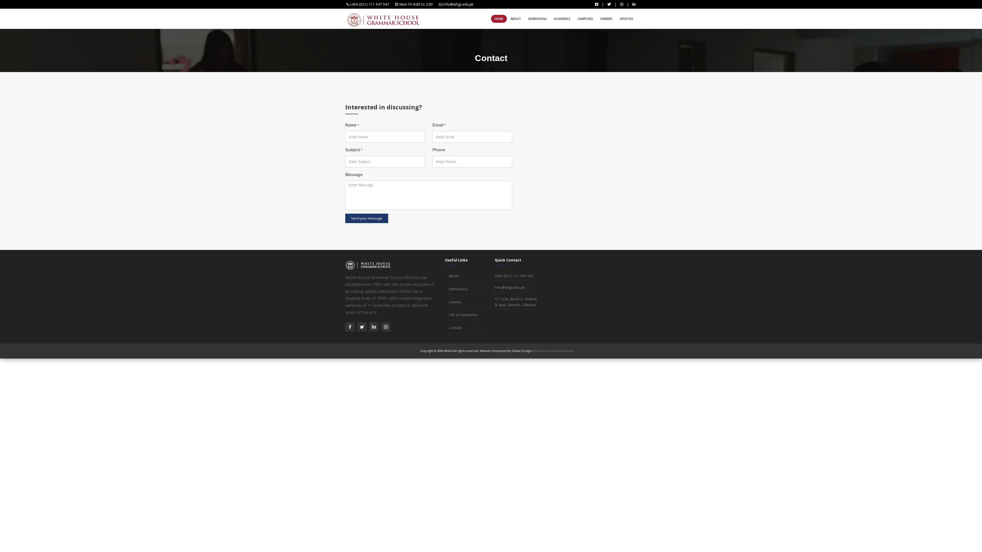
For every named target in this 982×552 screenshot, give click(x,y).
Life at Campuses (463, 314)
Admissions (537, 19)
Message (354, 174)
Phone (438, 150)
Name (352, 125)
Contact (455, 327)
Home (499, 19)
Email (438, 125)
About (515, 19)
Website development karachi (553, 351)
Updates (626, 19)
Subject (353, 150)
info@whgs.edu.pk (458, 4)
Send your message (366, 218)
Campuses (585, 19)
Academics (562, 19)
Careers (606, 19)
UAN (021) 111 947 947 (369, 4)
